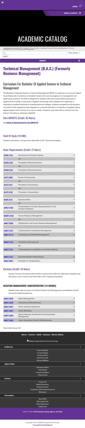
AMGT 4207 (8, 307)
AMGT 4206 (8, 320)
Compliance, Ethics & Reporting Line (42, 389)
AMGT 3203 (8, 298)
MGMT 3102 (9, 216)
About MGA (42, 399)
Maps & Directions (42, 384)
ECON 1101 (8, 155)
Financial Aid (42, 370)
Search (5, 56)
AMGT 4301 (8, 261)
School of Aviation (35, 48)
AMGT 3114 (8, 235)
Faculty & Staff (42, 355)
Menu (75, 7)
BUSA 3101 (8, 200)
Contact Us (42, 382)
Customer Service (42, 387)
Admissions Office (42, 367)
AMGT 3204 (8, 303)
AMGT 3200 (8, 223)
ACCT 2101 (8, 185)
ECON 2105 (8, 163)
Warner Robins (57, 335)
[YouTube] (48, 415)
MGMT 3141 (9, 242)
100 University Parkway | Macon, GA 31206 (47, 412)
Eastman (46, 335)
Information (9, 395)
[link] (42, 341)
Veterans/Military (42, 360)
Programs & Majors (42, 372)
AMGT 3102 (8, 208)
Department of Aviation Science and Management (54, 48)
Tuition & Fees (42, 375)
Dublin (39, 335)
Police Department (42, 404)
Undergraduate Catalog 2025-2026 (12, 48)
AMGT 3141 (8, 249)
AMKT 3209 (8, 311)
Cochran (31, 335)
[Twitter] (40, 415)
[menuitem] (24, 335)
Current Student (42, 353)
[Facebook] (37, 415)
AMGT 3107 (8, 231)
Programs (25, 48)
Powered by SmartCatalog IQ (42, 425)
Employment (42, 406)
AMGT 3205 (8, 315)
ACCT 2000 (8, 177)
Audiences (8, 347)
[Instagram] (44, 415)
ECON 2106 (8, 170)
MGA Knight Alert (42, 401)
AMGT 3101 (8, 257)
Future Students (42, 350)
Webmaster (42, 392)
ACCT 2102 (8, 192)
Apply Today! (9, 364)
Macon (24, 335)
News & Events (71, 13)
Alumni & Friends (42, 358)
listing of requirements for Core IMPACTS (22, 123)
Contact (7, 378)
